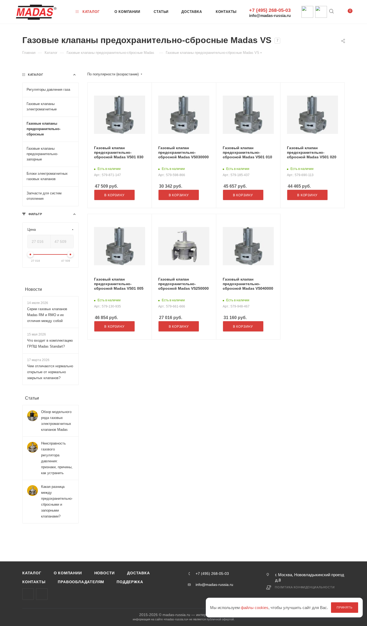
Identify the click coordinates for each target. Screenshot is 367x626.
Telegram (42, 594)
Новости (33, 289)
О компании (68, 573)
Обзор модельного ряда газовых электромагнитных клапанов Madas (56, 421)
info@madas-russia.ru (270, 15)
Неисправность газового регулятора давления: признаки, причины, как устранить (57, 458)
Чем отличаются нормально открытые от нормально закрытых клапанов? (50, 372)
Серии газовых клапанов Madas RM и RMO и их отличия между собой (47, 315)
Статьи (32, 398)
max (28, 594)
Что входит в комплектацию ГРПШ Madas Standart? (50, 343)
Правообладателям (81, 582)
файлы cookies (254, 607)
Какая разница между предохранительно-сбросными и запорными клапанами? (57, 502)
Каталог (31, 573)
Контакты (33, 582)
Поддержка (130, 582)
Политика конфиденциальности (305, 587)
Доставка (138, 573)
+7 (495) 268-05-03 (270, 10)
